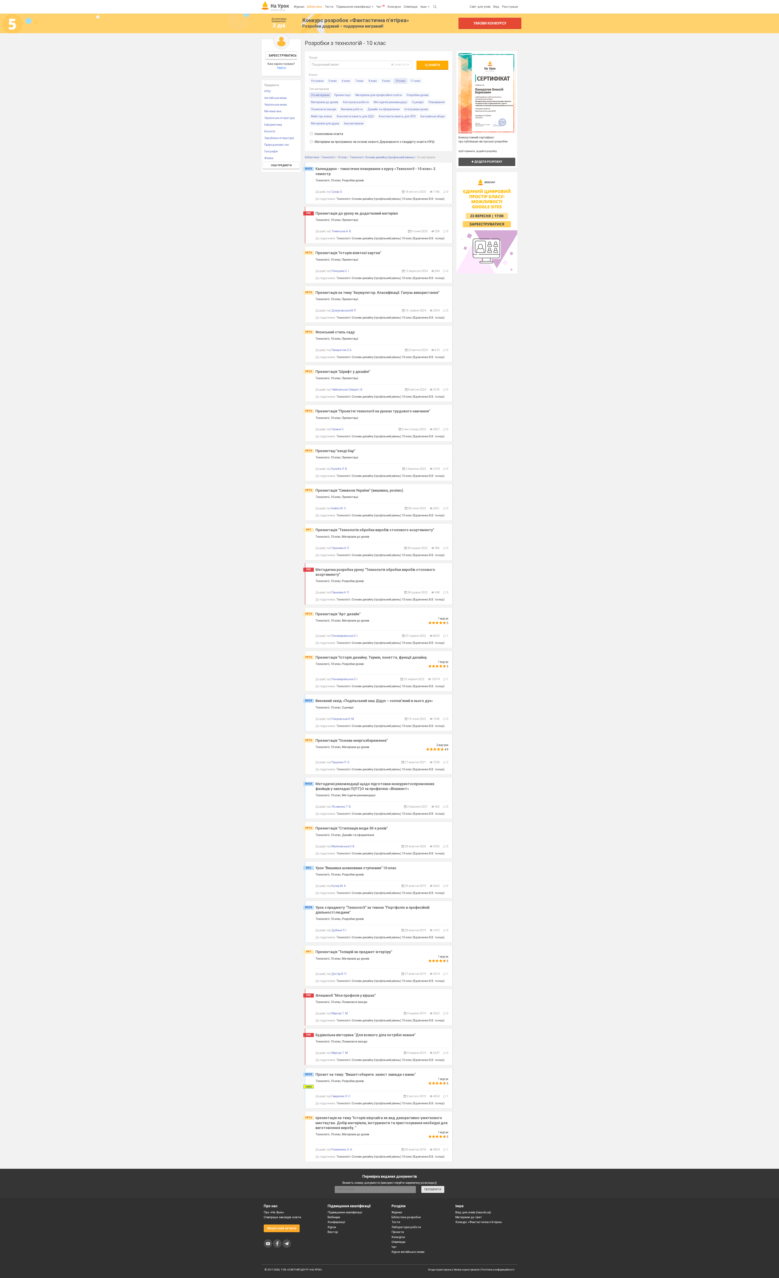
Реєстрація (510, 7)
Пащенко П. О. (340, 762)
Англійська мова (275, 98)
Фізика (268, 158)
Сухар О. (336, 191)
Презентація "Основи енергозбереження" (351, 740)
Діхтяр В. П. (339, 973)
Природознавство (276, 144)
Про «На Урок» (274, 1212)
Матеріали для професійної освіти (378, 95)
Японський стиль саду (335, 332)
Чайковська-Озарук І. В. (347, 389)
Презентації (342, 95)
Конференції (336, 1222)
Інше (423, 7)
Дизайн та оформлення (384, 109)
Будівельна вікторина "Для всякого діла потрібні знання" (365, 1035)
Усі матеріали (320, 95)
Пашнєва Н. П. (340, 548)
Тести (329, 7)
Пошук (313, 57)
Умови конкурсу (490, 23)
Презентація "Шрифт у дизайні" (342, 371)
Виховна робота (352, 109)
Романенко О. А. (342, 1149)
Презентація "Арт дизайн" (337, 614)
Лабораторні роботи (406, 1227)
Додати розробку (488, 161)
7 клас (359, 80)
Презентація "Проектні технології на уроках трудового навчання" (372, 411)
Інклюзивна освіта (328, 134)
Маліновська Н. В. (343, 846)
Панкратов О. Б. (341, 350)
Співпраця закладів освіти (282, 1217)
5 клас (332, 80)
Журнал (299, 7)
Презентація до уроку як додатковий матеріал (356, 213)
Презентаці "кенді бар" (335, 451)
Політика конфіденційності (497, 1269)
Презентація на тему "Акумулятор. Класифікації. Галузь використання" (377, 292)
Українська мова (275, 104)
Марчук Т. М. (339, 1013)
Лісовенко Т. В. (341, 806)
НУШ (267, 91)
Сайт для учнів (480, 7)
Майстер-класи (321, 116)
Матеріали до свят (468, 1217)
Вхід (496, 7)
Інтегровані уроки (416, 109)
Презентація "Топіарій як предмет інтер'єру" (353, 952)
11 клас (415, 80)
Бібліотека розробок (406, 1217)
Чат (380, 6)
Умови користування (466, 1269)
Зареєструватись (282, 55)
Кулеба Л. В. (339, 468)
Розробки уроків (417, 95)
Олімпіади (398, 1242)
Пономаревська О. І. (344, 635)
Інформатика (273, 124)
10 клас (400, 80)
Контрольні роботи (356, 102)
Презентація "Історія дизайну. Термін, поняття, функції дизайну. (371, 657)
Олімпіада (410, 7)
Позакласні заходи (323, 109)
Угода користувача (440, 1269)
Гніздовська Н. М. (342, 718)
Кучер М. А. (338, 885)
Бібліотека (314, 7)
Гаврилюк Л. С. (341, 1096)
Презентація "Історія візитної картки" (348, 253)
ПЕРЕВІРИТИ (432, 1189)
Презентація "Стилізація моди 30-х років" (351, 828)
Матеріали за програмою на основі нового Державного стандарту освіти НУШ (374, 142)
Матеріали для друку (325, 123)
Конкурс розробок (355, 20)
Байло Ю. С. (338, 508)
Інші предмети (281, 165)
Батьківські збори (433, 116)
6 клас (346, 80)
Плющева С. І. (340, 271)
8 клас (373, 80)
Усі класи (317, 80)
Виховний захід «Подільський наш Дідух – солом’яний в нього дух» (374, 701)
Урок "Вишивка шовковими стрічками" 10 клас (355, 868)
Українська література (279, 118)
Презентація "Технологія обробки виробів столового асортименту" (374, 530)
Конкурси (394, 7)
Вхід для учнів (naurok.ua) (473, 1212)
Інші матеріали (354, 123)
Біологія (269, 131)
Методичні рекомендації (390, 102)
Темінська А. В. (341, 231)
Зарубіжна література (279, 138)
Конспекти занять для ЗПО (397, 116)
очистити (401, 64)
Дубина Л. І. (339, 930)
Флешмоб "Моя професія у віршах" (345, 995)
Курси (332, 1227)
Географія (271, 151)
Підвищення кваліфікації (353, 7)
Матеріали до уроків (324, 102)
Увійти (281, 68)
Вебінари (334, 1217)
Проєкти (398, 1232)
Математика (272, 111)
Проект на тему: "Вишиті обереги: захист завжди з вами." (365, 1074)
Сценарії (418, 102)
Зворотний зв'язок (281, 1228)
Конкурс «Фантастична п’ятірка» (478, 1222)
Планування (436, 102)
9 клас (386, 80)
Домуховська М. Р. (343, 310)
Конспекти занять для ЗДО (355, 116)
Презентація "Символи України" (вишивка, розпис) (359, 490)
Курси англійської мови (408, 1252)
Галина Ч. (337, 429)
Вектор (333, 1232)
